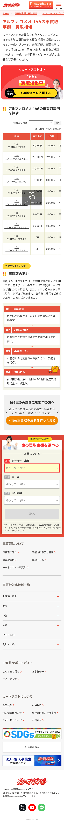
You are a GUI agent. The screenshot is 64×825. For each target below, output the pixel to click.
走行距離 (17, 493)
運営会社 (7, 705)
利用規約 (37, 705)
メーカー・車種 (20, 460)
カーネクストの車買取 (14, 567)
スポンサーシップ (12, 720)
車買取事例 (9, 560)
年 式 (15, 476)
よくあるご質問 (11, 671)
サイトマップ (10, 679)
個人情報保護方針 (12, 712)
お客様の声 (38, 671)
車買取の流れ (10, 552)
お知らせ (36, 720)
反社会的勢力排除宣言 (44, 712)
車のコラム (38, 560)
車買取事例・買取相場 (26, 13)
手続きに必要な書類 (42, 552)
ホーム (6, 13)
